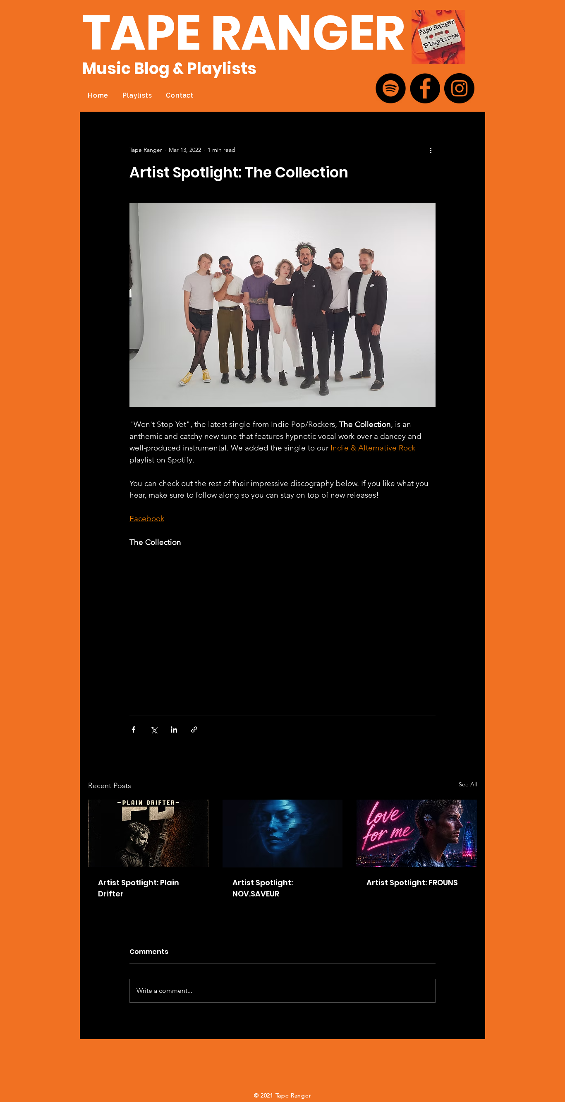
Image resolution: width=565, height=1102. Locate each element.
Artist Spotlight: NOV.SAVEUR (262, 888)
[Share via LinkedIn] (174, 729)
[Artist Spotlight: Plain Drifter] (148, 833)
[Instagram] (459, 88)
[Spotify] (391, 88)
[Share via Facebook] (133, 729)
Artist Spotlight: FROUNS (412, 882)
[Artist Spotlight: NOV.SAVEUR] (283, 833)
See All (468, 784)
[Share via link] (194, 729)
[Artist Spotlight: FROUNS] (417, 833)
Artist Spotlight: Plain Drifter (138, 888)
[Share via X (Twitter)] (154, 729)
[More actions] (431, 150)
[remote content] (201, 628)
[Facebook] (425, 88)
